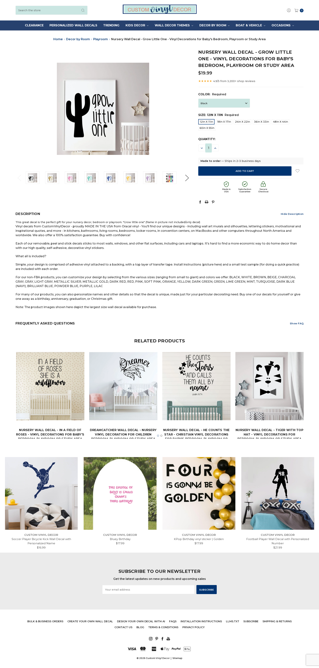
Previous (19, 177)
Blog (140, 627)
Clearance (34, 25)
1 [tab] (158, 436)
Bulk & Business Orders (45, 621)
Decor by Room (213, 25)
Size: (218, 115)
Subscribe (250, 621)
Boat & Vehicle (249, 25)
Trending (111, 25)
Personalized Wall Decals (73, 25)
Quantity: (206, 139)
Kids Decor (136, 25)
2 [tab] (161, 436)
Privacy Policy (193, 627)
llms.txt (232, 621)
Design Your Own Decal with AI (141, 621)
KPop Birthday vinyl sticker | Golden (199, 539)
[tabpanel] (50, 401)
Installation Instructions (201, 621)
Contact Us (123, 627)
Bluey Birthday (120, 539)
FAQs (172, 621)
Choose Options (50, 408)
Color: (212, 94)
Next (187, 177)
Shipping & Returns (277, 621)
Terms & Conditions (163, 627)
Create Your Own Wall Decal (90, 621)
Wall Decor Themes (173, 25)
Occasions (281, 25)
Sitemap (177, 658)
